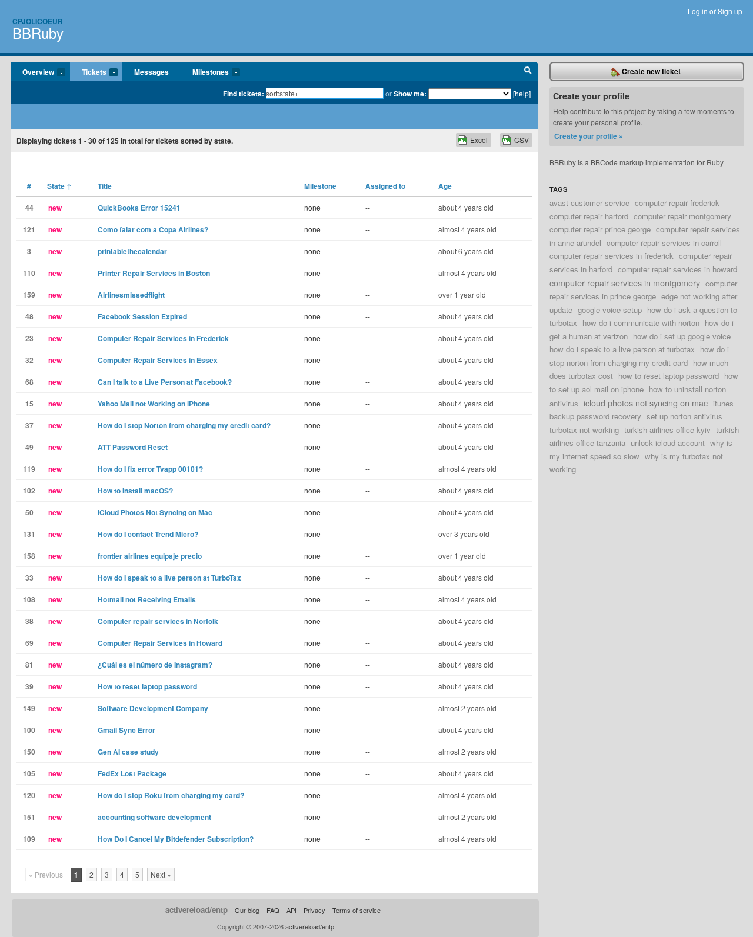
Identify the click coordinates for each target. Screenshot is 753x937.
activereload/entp (196, 909)
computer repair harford (588, 216)
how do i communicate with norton (640, 322)
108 (29, 599)
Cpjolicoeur (37, 21)
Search (528, 72)
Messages (151, 71)
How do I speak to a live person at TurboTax (169, 577)
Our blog (247, 910)
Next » (161, 874)
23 (29, 338)
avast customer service (589, 202)
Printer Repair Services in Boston (154, 273)
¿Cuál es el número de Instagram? (155, 664)
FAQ (272, 910)
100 (29, 730)
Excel (479, 140)
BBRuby (38, 32)
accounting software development (154, 817)
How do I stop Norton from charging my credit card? (184, 425)
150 (29, 751)
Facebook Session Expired (142, 316)
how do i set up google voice (682, 336)
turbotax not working (584, 429)
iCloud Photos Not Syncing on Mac (155, 512)
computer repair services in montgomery (624, 282)
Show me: (410, 93)
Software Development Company (153, 708)
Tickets (88, 72)
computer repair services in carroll (664, 242)
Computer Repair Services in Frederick (163, 338)
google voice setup (610, 309)
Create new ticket (650, 71)
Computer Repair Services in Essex (158, 360)
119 (29, 469)
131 (29, 534)
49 (29, 447)
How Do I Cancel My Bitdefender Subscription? (176, 838)
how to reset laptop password (668, 375)
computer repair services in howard (677, 269)
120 (29, 795)
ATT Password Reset (133, 447)
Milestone (320, 186)
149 (29, 708)
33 (29, 577)
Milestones (205, 72)
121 (29, 229)
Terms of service (356, 910)
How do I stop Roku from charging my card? (171, 795)
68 (29, 381)
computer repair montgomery (682, 216)
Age (445, 186)
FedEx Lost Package (132, 773)
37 (29, 425)
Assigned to (385, 186)
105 (29, 773)
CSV (521, 140)
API (291, 910)
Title (105, 186)
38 (29, 621)
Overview (32, 72)
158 (29, 556)
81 (29, 664)
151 (29, 817)
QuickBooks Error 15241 (139, 207)
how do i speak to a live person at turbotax (622, 349)
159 (29, 294)
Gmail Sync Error (126, 730)
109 (29, 838)
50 (29, 512)
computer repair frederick (677, 202)
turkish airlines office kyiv (667, 429)
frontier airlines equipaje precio (150, 556)
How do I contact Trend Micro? (148, 534)
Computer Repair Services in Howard (160, 643)
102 (29, 490)
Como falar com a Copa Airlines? (153, 229)
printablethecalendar (132, 251)
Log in (698, 11)
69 (29, 643)
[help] (522, 93)
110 (29, 273)
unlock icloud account (668, 442)
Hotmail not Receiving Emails (147, 599)
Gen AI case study (128, 751)
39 (29, 686)
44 (29, 207)
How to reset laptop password (147, 686)
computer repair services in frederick (611, 255)
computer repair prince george (600, 229)
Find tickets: (243, 93)
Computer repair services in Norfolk (158, 621)
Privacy (314, 910)
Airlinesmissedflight (131, 294)
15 (29, 403)
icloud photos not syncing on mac (646, 402)
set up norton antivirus (684, 416)
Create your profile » (588, 136)
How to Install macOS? (135, 490)
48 (29, 316)
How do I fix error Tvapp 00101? (150, 469)
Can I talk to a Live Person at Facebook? (165, 381)
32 (29, 360)
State (59, 186)
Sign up (730, 11)
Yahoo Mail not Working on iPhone (154, 403)
